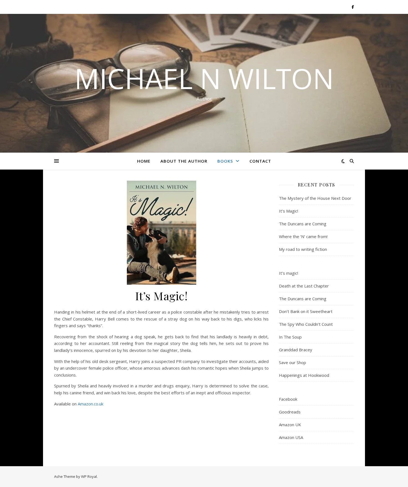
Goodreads (290, 412)
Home (143, 161)
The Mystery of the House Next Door (315, 198)
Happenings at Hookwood (304, 375)
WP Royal (89, 476)
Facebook (288, 399)
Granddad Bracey (295, 349)
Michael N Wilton (204, 78)
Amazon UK (290, 424)
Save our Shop (292, 362)
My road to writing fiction (303, 249)
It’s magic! (288, 273)
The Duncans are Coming (302, 223)
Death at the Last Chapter (304, 286)
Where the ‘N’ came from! (303, 236)
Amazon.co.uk (90, 404)
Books (225, 161)
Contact (260, 161)
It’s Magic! (288, 211)
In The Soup (290, 337)
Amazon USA (291, 437)
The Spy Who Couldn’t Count (306, 324)
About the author (183, 161)
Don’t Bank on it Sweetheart (306, 311)
